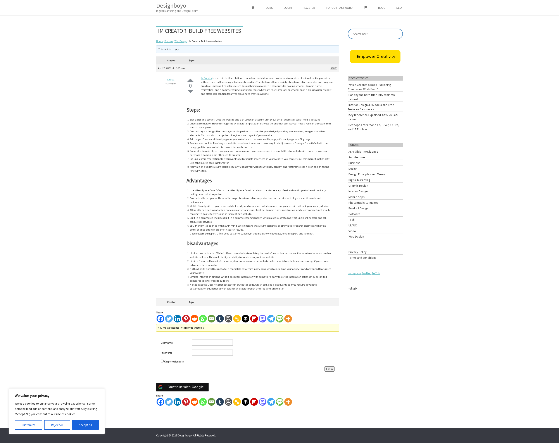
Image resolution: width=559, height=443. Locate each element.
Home (159, 41)
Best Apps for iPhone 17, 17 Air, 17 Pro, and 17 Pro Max (373, 127)
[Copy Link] (237, 318)
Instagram (354, 273)
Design (353, 169)
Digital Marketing (359, 180)
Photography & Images (363, 203)
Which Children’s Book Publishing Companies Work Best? (369, 87)
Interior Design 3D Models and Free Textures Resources (371, 107)
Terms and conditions (362, 258)
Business (354, 163)
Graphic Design (358, 186)
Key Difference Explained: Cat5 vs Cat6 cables (373, 117)
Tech (352, 220)
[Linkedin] (177, 318)
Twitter (366, 273)
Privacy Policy (358, 252)
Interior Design (358, 191)
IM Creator (206, 78)
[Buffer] (245, 318)
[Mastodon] (262, 318)
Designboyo (177, 7)
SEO (399, 8)
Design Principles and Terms (367, 174)
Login (288, 8)
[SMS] (279, 318)
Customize (29, 425)
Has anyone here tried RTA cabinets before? (371, 97)
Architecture (357, 157)
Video (352, 231)
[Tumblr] (220, 318)
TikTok (376, 273)
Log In (329, 369)
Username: (167, 342)
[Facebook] (160, 318)
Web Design (180, 41)
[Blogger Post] (228, 318)
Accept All (85, 425)
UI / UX (353, 225)
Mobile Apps (357, 197)
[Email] (211, 318)
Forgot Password (339, 8)
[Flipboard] (254, 318)
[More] (288, 318)
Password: (166, 352)
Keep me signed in (174, 361)
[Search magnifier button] (398, 34)
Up (190, 80)
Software (354, 214)
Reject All (57, 425)
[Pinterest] (186, 318)
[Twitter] (169, 318)
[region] (57, 411)
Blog (381, 8)
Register (309, 8)
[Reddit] (194, 318)
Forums (168, 41)
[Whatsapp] (203, 318)
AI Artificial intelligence (363, 151)
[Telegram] (271, 318)
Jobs (269, 8)
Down (190, 91)
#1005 (334, 68)
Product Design (359, 208)
